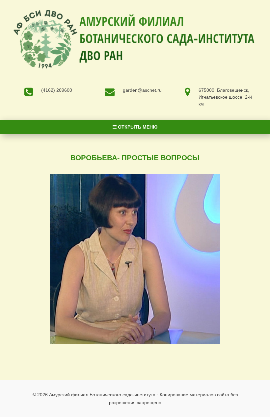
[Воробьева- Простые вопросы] (135, 259)
